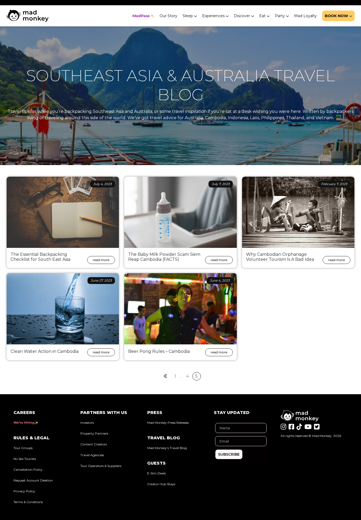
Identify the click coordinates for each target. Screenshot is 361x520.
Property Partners (94, 433)
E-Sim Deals (156, 473)
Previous (165, 376)
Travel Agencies (92, 455)
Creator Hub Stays (161, 484)
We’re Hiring (23, 423)
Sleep (188, 15)
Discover (242, 15)
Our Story (168, 15)
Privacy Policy (24, 491)
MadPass (141, 15)
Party (280, 15)
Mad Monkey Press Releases (168, 423)
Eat (262, 15)
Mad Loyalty (305, 15)
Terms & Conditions (28, 502)
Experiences (213, 15)
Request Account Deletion (33, 480)
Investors (87, 423)
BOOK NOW (336, 15)
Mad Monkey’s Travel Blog (167, 448)
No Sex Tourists (24, 459)
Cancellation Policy (28, 469)
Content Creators (93, 444)
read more (101, 260)
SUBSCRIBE (229, 454)
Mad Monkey (322, 436)
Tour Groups (23, 448)
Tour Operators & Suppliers (100, 466)
